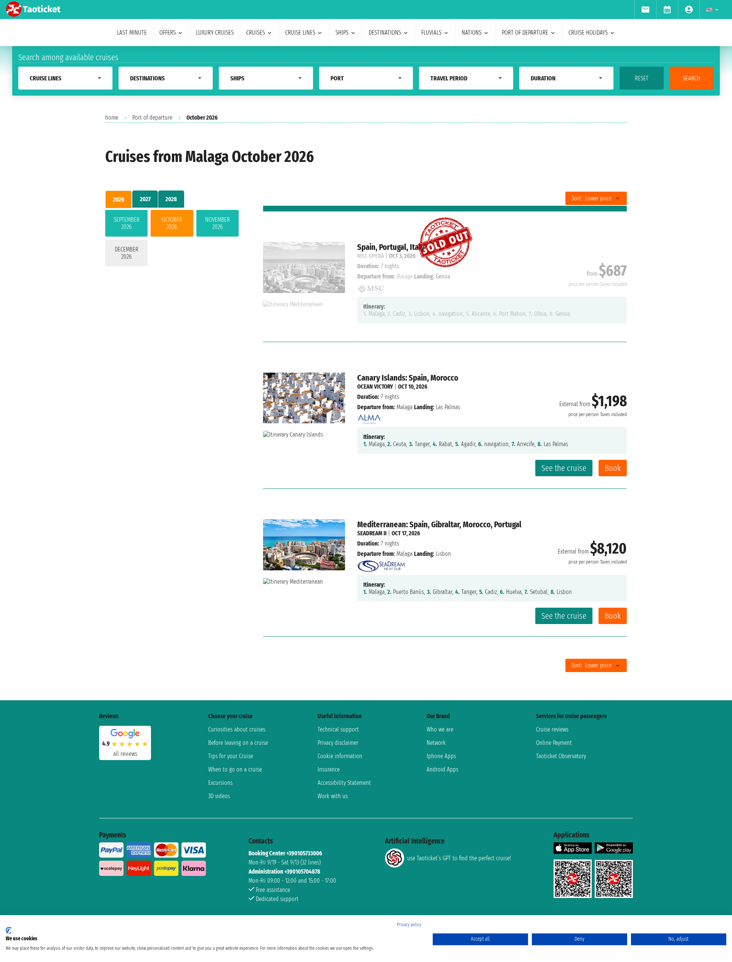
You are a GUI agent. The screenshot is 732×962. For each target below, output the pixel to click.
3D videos (219, 796)
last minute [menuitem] (132, 32)
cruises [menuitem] (255, 32)
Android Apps (442, 769)
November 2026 (217, 223)
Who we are (440, 729)
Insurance (329, 769)
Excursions (220, 782)
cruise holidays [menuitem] (588, 32)
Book (613, 468)
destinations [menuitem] (385, 32)
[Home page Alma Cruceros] (369, 417)
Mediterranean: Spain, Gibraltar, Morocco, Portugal (439, 524)
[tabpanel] (172, 239)
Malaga (404, 407)
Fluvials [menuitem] (431, 32)
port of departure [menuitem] (525, 32)
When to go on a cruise (235, 769)
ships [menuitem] (342, 32)
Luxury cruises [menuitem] (215, 32)
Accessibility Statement (344, 782)
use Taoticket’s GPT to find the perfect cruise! (459, 858)
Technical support (338, 729)
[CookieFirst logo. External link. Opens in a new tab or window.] (8, 930)
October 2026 (172, 223)
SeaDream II (372, 533)
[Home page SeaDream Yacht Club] (381, 564)
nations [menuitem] (472, 32)
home (111, 117)
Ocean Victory (375, 386)
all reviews (125, 753)
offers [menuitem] (167, 32)
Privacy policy (409, 924)
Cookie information (340, 756)
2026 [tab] (118, 199)
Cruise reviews (552, 729)
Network (436, 742)
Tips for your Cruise (230, 756)
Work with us (333, 796)
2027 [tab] (145, 199)
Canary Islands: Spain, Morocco (407, 378)
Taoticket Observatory (561, 756)
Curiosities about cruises (236, 729)
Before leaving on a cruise (238, 742)
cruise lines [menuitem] (300, 32)
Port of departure (152, 117)
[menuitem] (645, 9)
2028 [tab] (171, 199)
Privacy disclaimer (338, 742)
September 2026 (127, 223)
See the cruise (563, 468)
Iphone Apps (441, 756)
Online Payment (554, 742)
